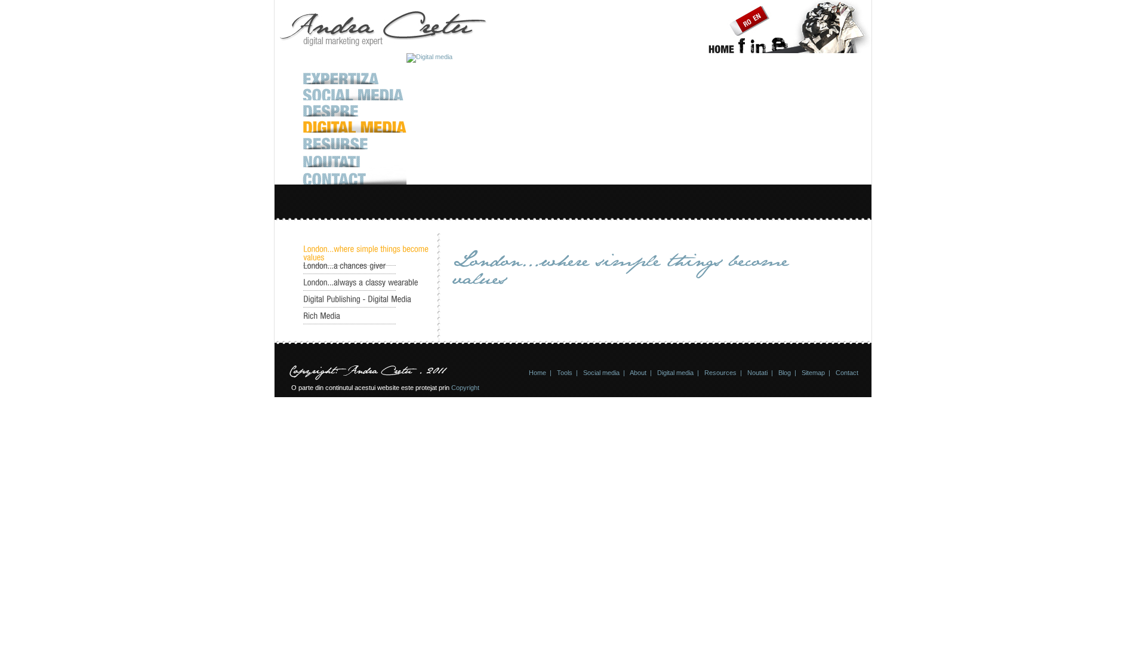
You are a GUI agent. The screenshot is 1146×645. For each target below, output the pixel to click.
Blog (784, 372)
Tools (564, 372)
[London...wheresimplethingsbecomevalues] (367, 253)
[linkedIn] (758, 50)
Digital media (675, 372)
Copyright (465, 387)
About (638, 372)
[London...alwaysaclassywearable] (360, 282)
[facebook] (741, 50)
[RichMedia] (321, 316)
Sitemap (813, 372)
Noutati (757, 372)
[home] (721, 50)
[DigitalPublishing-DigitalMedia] (357, 299)
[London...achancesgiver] (344, 266)
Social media (601, 372)
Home (537, 372)
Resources (720, 372)
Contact (847, 372)
